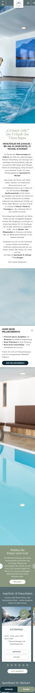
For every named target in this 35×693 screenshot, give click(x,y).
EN (3, 4)
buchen (16, 657)
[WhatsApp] (28, 3)
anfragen (16, 652)
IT (3, 1)
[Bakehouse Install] (18, 4)
